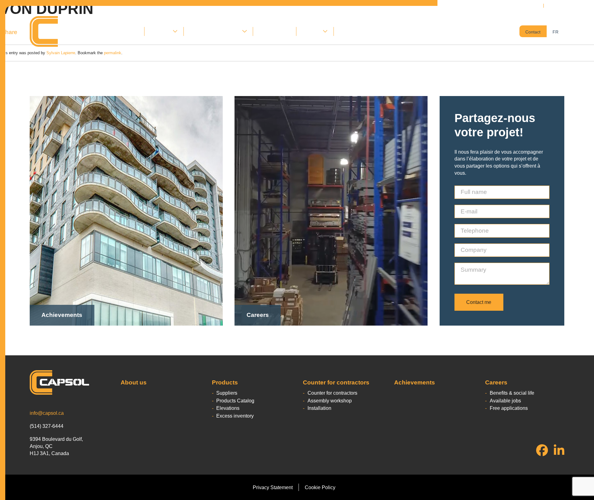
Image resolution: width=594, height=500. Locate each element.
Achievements (274, 31)
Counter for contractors (214, 31)
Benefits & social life (512, 393)
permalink (112, 52)
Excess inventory (235, 416)
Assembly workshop (330, 400)
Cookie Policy (320, 487)
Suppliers (226, 393)
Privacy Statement (273, 487)
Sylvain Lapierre (60, 52)
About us (128, 31)
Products (160, 31)
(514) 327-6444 (564, 5)
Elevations (227, 408)
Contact (348, 31)
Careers (311, 31)
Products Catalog (235, 400)
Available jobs (505, 400)
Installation (319, 408)
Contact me (478, 302)
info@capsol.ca (47, 413)
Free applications (509, 408)
